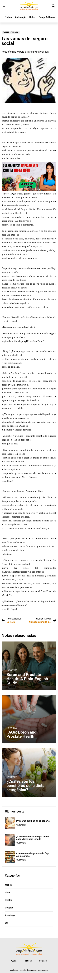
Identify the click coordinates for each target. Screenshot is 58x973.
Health (8, 900)
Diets (7, 892)
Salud (32, 17)
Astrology (10, 915)
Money (8, 885)
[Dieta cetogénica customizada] (29, 189)
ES (6, 923)
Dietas (8, 17)
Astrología (20, 17)
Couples (9, 907)
